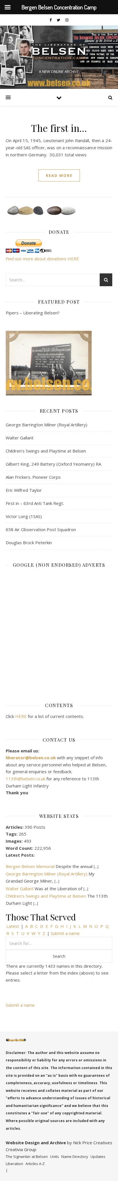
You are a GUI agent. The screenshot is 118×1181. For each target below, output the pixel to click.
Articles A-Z (35, 1163)
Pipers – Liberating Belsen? (33, 313)
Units (54, 1156)
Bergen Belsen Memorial (30, 866)
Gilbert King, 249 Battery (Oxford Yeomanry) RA (53, 464)
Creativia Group (21, 1149)
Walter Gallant (20, 438)
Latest (12, 926)
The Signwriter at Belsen (27, 1156)
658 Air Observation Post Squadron (41, 529)
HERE (21, 716)
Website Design (23, 1142)
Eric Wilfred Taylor (24, 490)
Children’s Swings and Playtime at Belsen (46, 451)
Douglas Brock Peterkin (29, 542)
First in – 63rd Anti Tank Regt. (35, 503)
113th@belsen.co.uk (26, 778)
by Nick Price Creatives (89, 1142)
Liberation (14, 1163)
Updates (98, 1156)
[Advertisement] (59, 631)
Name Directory (74, 1156)
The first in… (59, 128)
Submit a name (65, 933)
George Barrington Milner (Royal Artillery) (46, 424)
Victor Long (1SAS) (24, 516)
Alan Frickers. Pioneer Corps (33, 477)
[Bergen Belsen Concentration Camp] (59, 52)
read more (59, 175)
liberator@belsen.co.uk (31, 757)
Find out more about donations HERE (42, 258)
